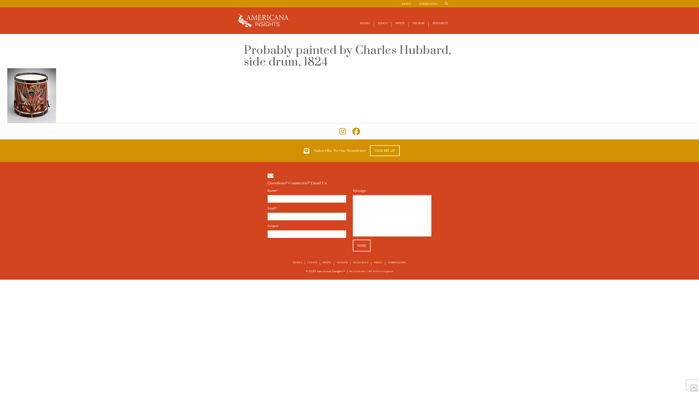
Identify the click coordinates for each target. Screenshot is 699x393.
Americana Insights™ (331, 271)
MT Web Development (381, 271)
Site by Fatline (357, 271)
